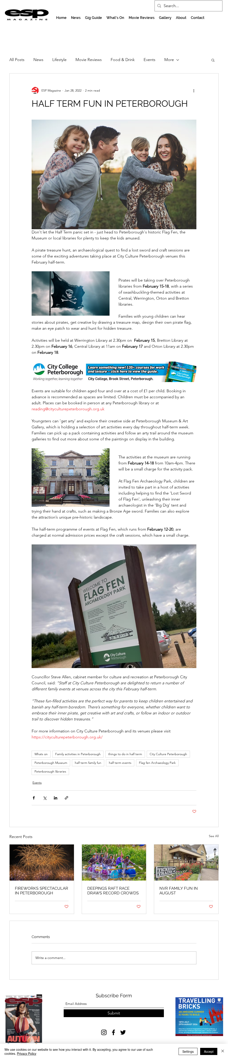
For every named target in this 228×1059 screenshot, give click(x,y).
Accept (209, 1051)
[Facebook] (113, 1032)
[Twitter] (123, 1032)
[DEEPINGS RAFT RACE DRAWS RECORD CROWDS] (114, 862)
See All (214, 836)
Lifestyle (59, 59)
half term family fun (88, 763)
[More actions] (193, 90)
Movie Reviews (88, 59)
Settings (188, 1051)
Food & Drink (123, 59)
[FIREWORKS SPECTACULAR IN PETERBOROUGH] (42, 862)
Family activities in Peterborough (78, 754)
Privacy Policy (26, 1053)
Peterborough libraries (50, 771)
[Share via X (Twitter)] (45, 798)
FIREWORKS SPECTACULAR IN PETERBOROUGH (41, 890)
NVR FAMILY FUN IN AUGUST (178, 890)
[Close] (222, 1051)
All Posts (16, 59)
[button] (213, 60)
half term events (120, 763)
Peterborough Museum (51, 763)
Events (149, 59)
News (38, 59)
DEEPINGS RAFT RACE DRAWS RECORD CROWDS (113, 890)
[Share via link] (66, 798)
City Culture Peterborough (168, 754)
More (169, 59)
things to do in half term (125, 754)
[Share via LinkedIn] (55, 798)
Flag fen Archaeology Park (157, 763)
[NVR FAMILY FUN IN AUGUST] (186, 862)
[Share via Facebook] (34, 798)
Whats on (41, 754)
